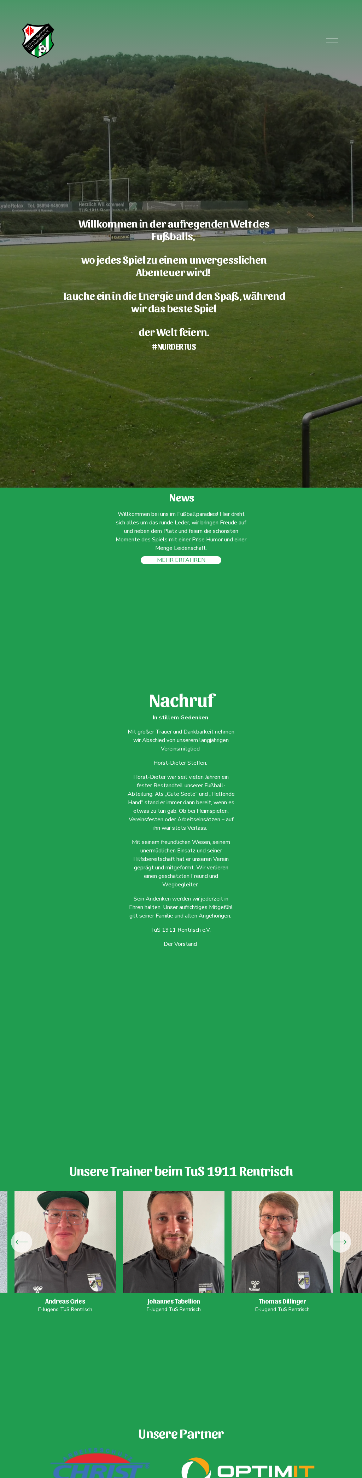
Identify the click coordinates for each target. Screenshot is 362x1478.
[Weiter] (340, 1242)
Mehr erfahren (181, 560)
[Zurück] (21, 1242)
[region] (181, 1252)
